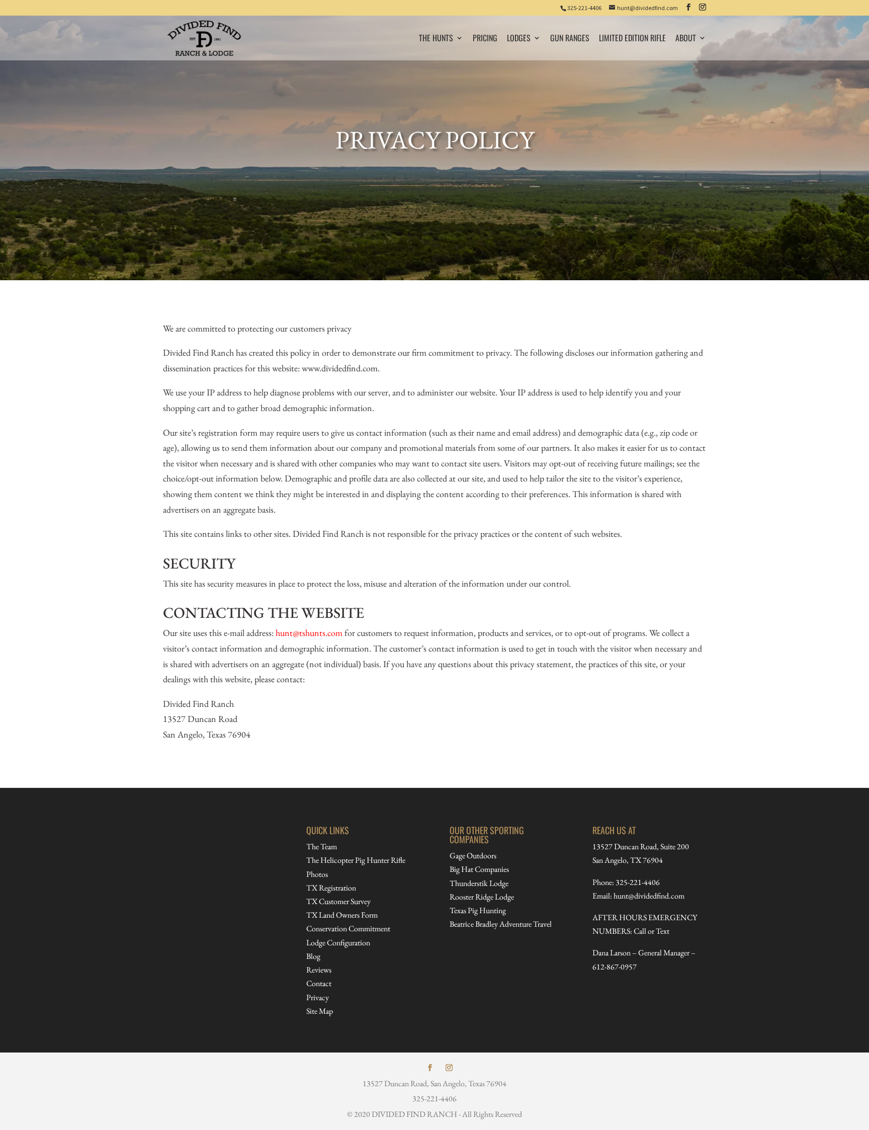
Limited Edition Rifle (632, 39)
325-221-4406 (584, 8)
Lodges (519, 39)
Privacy (317, 997)
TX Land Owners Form (342, 915)
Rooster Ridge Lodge (482, 897)
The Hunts (436, 39)
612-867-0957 (614, 966)
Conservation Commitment (348, 928)
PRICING (485, 39)
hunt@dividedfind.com (649, 896)
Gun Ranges (569, 39)
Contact (318, 983)
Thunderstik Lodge (479, 883)
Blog (313, 956)
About (685, 39)
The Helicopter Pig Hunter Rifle (355, 860)
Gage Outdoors (473, 855)
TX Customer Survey (338, 901)
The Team (321, 846)
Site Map (319, 1011)
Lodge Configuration (338, 942)
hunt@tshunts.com (309, 632)
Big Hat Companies (479, 869)
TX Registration (331, 887)
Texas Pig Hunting (478, 910)
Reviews (318, 969)
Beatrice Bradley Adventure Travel (501, 924)
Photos (317, 874)
